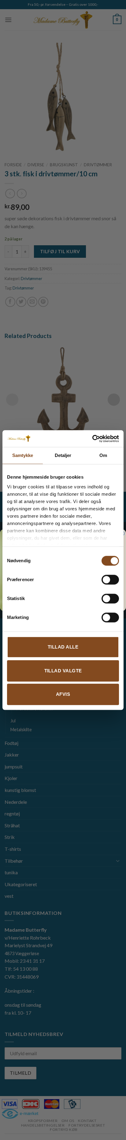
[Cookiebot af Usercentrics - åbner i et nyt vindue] (92, 439)
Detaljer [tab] (63, 455)
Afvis (63, 694)
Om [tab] (103, 455)
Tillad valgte (63, 670)
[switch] (110, 579)
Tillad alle (63, 646)
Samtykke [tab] (22, 455)
